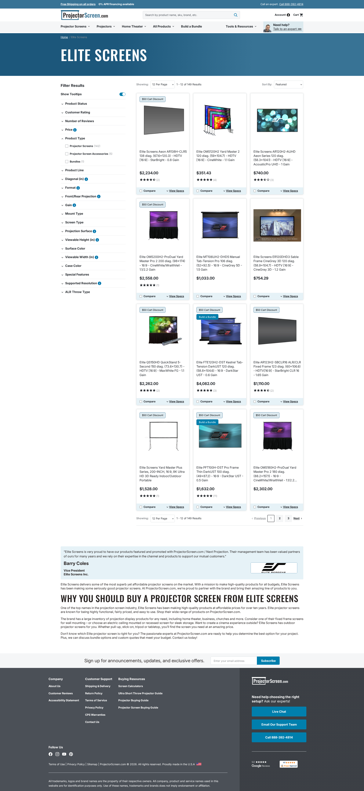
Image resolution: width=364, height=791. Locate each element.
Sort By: (267, 84)
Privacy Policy (94, 707)
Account (280, 15)
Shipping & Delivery (97, 686)
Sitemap (92, 764)
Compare (149, 190)
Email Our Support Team (279, 724)
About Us (54, 686)
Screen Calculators (130, 686)
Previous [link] (260, 518)
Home (64, 37)
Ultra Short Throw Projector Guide (140, 693)
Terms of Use (57, 764)
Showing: (142, 84)
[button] (298, 15)
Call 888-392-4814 (291, 4)
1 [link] (270, 518)
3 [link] (288, 518)
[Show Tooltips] (122, 94)
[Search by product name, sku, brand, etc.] (235, 15)
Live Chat (279, 711)
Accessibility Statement (64, 700)
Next (296, 518)
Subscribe (268, 661)
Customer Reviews (61, 693)
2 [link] (280, 518)
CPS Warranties (95, 714)
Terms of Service (96, 700)
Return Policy (93, 693)
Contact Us (92, 721)
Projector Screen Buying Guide (138, 707)
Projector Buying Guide (133, 700)
